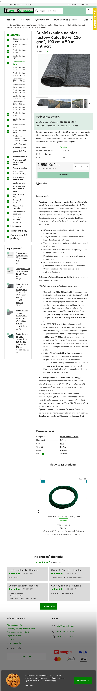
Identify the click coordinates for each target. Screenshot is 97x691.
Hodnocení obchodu (48, 557)
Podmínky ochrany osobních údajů (21, 628)
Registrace (84, 4)
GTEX (45, 51)
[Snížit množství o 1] (75, 167)
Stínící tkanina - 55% (19, 120)
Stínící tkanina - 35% (19, 131)
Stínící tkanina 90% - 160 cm (19, 85)
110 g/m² (64, 447)
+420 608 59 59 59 (65, 631)
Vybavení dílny (18, 230)
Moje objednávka (14, 643)
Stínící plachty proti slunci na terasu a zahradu (20, 138)
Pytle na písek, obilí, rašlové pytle (19, 188)
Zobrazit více (48, 606)
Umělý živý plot (19, 144)
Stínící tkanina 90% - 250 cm (19, 103)
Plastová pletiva (20, 168)
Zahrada (15, 34)
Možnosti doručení (44, 154)
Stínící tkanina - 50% (19, 125)
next (88, 511)
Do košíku (63, 174)
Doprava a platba (14, 635)
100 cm (63, 454)
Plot (62, 443)
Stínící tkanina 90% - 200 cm (19, 97)
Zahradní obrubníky (17, 201)
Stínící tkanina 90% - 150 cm (19, 80)
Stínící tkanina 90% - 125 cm (19, 74)
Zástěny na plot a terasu (20, 40)
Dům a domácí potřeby (18, 237)
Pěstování (15, 226)
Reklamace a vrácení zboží (18, 632)
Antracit (63, 450)
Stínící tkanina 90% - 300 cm (19, 108)
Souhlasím (84, 680)
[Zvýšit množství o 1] (87, 167)
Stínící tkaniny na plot (20, 45)
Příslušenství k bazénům (19, 212)
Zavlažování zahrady (18, 207)
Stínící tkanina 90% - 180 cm (19, 91)
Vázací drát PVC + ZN (20, 152)
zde (54, 681)
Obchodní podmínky (14, 4)
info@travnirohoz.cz (65, 626)
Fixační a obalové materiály (17, 219)
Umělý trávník (19, 183)
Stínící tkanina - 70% (19, 114)
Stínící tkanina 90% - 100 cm (19, 68)
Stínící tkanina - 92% (19, 57)
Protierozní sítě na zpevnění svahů (19, 162)
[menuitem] (10, 20)
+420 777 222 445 (65, 637)
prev (38, 511)
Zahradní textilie (20, 156)
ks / (26, 656)
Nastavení (29, 685)
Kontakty (10, 639)
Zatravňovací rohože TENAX (19, 172)
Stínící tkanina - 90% (19, 62)
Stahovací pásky (19, 147)
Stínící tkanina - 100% (19, 51)
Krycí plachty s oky (19, 195)
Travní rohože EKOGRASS (18, 178)
